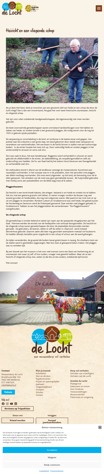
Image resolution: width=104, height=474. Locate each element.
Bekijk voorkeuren (52, 465)
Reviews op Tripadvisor (17, 408)
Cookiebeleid (44, 471)
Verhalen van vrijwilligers (82, 373)
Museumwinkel (77, 394)
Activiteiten (41, 373)
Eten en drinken (43, 376)
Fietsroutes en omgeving (81, 397)
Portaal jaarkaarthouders (52, 421)
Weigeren (52, 457)
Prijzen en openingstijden (47, 381)
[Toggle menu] (99, 8)
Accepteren (52, 450)
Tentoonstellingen (78, 391)
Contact (39, 395)
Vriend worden (17, 420)
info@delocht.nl (8, 385)
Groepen (40, 389)
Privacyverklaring (56, 471)
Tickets (8, 392)
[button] (100, 427)
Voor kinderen (77, 389)
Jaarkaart (40, 384)
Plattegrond (75, 383)
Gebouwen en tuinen (80, 386)
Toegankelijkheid (44, 386)
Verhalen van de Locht (80, 376)
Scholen (39, 392)
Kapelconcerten (43, 378)
